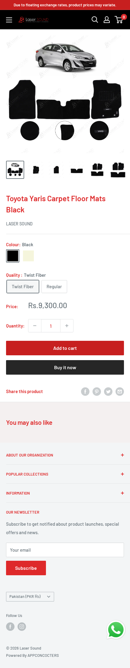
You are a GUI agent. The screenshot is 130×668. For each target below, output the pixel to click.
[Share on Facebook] (85, 391)
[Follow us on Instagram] (22, 626)
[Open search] (95, 19)
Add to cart (65, 348)
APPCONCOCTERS (43, 655)
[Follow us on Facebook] (10, 626)
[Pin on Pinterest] (97, 391)
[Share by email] (119, 391)
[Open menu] (9, 20)
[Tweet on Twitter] (108, 391)
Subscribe (26, 568)
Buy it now (65, 367)
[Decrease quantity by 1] (34, 325)
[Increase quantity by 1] (66, 325)
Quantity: (15, 325)
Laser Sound (19, 223)
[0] (119, 19)
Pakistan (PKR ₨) (25, 596)
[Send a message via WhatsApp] (116, 630)
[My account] (107, 19)
